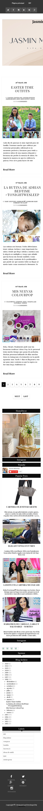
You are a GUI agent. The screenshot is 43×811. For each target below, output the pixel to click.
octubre (10, 686)
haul (25, 302)
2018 (6, 675)
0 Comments (22, 101)
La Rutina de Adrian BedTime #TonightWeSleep (17, 705)
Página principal (18, 3)
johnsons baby (32, 201)
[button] (38, 119)
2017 (6, 677)
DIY (30, 3)
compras (19, 302)
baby (7, 201)
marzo (9, 700)
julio (8, 691)
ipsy (4, 756)
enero (9, 713)
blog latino (7, 738)
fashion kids (11, 99)
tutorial (17, 303)
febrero (10, 710)
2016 (6, 679)
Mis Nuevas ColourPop (15, 708)
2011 (6, 724)
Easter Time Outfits (13, 702)
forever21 (6, 749)
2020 (6, 670)
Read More (9, 169)
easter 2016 (18, 98)
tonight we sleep (20, 203)
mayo (9, 695)
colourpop (10, 302)
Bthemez (21, 806)
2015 (6, 715)
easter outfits (29, 98)
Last (25, 396)
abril (8, 697)
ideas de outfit (8, 752)
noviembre (11, 684)
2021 (6, 668)
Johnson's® (21, 201)
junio (9, 693)
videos (24, 303)
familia (6, 745)
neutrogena (7, 760)
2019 (6, 673)
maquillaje (31, 302)
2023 (6, 664)
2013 (6, 719)
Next (17, 396)
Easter (10, 98)
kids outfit (25, 99)
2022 (6, 666)
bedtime (12, 201)
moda (32, 99)
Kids (18, 99)
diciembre (10, 682)
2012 (6, 721)
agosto (9, 688)
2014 (6, 717)
